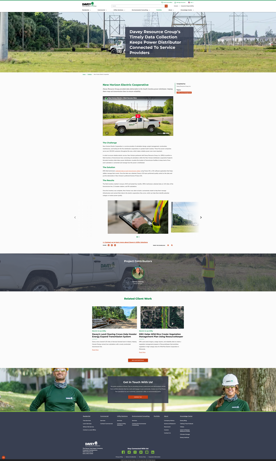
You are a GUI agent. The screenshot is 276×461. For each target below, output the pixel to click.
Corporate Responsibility (187, 6)
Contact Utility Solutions (121, 424)
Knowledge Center (186, 416)
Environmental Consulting (140, 416)
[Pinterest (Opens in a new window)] (135, 452)
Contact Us (138, 397)
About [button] (170, 10)
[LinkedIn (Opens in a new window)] (152, 452)
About (166, 416)
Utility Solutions (122, 416)
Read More (95, 350)
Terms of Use (142, 457)
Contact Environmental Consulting (139, 424)
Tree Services (87, 420)
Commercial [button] (101, 10)
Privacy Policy (119, 457)
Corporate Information (154, 457)
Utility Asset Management (184, 92)
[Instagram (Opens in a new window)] (140, 452)
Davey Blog (183, 420)
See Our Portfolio (138, 360)
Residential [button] (85, 10)
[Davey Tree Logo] (93, 443)
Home (84, 74)
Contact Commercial (106, 423)
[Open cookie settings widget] (3, 457)
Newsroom (167, 427)
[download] (171, 245)
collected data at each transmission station (128, 171)
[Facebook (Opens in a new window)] (123, 452)
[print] (167, 245)
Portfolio (159, 10)
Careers (176, 6)
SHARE (104, 245)
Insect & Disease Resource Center (185, 430)
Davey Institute (184, 437)
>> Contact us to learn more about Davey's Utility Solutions (125, 242)
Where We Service (88, 427)
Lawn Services (87, 423)
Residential (86, 416)
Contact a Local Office (89, 430)
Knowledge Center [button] (186, 10)
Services (102, 420)
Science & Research (170, 423)
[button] (137, 236)
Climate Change (185, 434)
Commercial (104, 416)
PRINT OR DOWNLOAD (159, 245)
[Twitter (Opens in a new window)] (129, 452)
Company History (169, 420)
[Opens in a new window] (108, 245)
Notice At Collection (131, 457)
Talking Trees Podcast (186, 423)
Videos (182, 427)
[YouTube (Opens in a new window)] (146, 452)
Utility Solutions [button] (119, 10)
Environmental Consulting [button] (140, 10)
